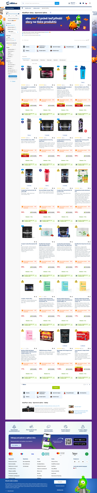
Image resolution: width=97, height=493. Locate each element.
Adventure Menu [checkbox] (11, 49)
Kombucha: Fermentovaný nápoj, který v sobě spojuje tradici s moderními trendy (81, 412)
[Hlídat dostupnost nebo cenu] (36, 85)
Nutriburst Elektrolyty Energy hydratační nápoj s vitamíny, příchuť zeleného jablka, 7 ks (64, 300)
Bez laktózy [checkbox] (10, 66)
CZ (75, 468)
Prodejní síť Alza (12, 468)
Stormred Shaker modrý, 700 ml (82, 87)
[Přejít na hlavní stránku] (11, 3)
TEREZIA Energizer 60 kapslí (45, 350)
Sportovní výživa (45, 8)
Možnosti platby (12, 463)
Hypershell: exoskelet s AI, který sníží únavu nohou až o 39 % (47, 405)
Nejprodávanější (34, 60)
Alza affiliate (54, 468)
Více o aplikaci (15, 445)
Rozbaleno (10, 38)
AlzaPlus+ (47, 32)
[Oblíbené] (83, 3)
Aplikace (39, 478)
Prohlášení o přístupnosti (14, 475)
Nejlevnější (49, 60)
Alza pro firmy (54, 461)
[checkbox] (12, 18)
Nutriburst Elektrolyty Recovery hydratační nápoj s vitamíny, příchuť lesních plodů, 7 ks (46, 300)
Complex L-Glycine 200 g (26, 298)
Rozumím (60, 481)
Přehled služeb (12, 478)
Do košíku (34, 105)
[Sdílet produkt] (50, 12)
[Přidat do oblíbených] (34, 85)
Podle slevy (42, 60)
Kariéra (38, 473)
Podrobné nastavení (60, 485)
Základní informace (41, 466)
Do (18, 13)
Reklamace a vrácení (13, 466)
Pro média (39, 475)
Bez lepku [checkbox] (10, 68)
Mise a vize (39, 471)
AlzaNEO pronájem (55, 463)
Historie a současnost (42, 468)
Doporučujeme (26, 60)
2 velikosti (65, 345)
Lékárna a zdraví (36, 8)
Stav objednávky (26, 461)
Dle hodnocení (63, 60)
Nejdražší (55, 60)
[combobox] (38, 3)
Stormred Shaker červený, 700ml (46, 190)
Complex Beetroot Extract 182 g (46, 87)
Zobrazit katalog (10, 8)
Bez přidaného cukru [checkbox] (12, 71)
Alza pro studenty (55, 471)
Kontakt (38, 461)
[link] (12, 81)
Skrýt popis (26, 40)
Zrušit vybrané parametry (12, 78)
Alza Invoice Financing (56, 475)
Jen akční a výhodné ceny (12, 18)
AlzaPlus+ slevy (28, 8)
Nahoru (24, 384)
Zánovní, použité (11, 40)
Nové (9, 37)
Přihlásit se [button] (73, 3)
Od (6, 13)
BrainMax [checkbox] (9, 56)
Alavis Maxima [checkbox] (10, 51)
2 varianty (47, 135)
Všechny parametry (12, 76)
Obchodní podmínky (13, 473)
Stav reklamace (26, 463)
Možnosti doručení (13, 461)
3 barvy (82, 82)
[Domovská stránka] (22, 8)
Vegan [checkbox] (9, 73)
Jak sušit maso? (77, 406)
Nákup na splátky (12, 471)
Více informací (11, 490)
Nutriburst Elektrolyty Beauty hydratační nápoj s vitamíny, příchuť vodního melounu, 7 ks (28, 352)
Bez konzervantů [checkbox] (11, 64)
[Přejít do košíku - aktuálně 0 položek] (90, 3)
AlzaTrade (53, 473)
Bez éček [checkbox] (9, 62)
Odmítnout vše (60, 489)
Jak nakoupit (25, 466)
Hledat (57, 3)
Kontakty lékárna (40, 463)
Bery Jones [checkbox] (10, 54)
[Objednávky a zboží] (80, 3)
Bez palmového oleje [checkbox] (12, 70)
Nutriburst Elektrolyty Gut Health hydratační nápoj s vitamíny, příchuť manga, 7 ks (82, 300)
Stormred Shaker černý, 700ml (27, 139)
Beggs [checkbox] (9, 52)
